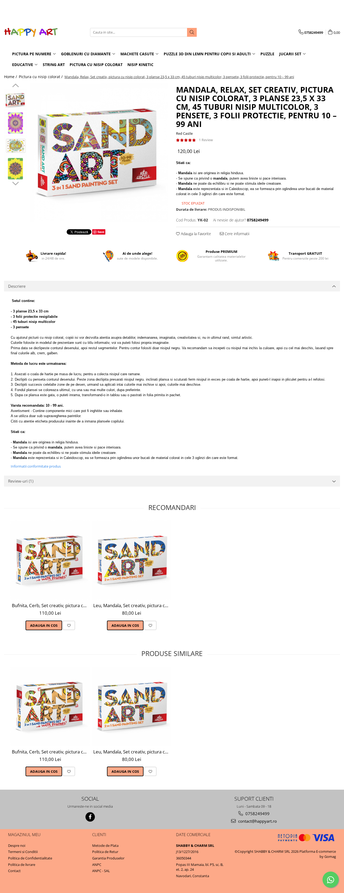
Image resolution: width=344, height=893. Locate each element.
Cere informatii (236, 233)
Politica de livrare (21, 864)
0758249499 (257, 813)
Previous (15, 86)
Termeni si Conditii (23, 851)
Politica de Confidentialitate (30, 858)
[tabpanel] (99, 152)
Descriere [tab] (17, 286)
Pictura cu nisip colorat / (41, 76)
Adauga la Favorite (195, 233)
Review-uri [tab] (20, 481)
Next (15, 182)
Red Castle (184, 133)
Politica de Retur (105, 851)
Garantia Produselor (108, 858)
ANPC (96, 864)
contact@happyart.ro (257, 821)
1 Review (206, 139)
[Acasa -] (31, 32)
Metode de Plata (105, 845)
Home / (11, 76)
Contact (14, 870)
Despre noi (16, 845)
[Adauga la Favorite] (69, 625)
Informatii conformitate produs (36, 466)
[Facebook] (90, 817)
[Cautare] (192, 32)
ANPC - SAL (101, 870)
